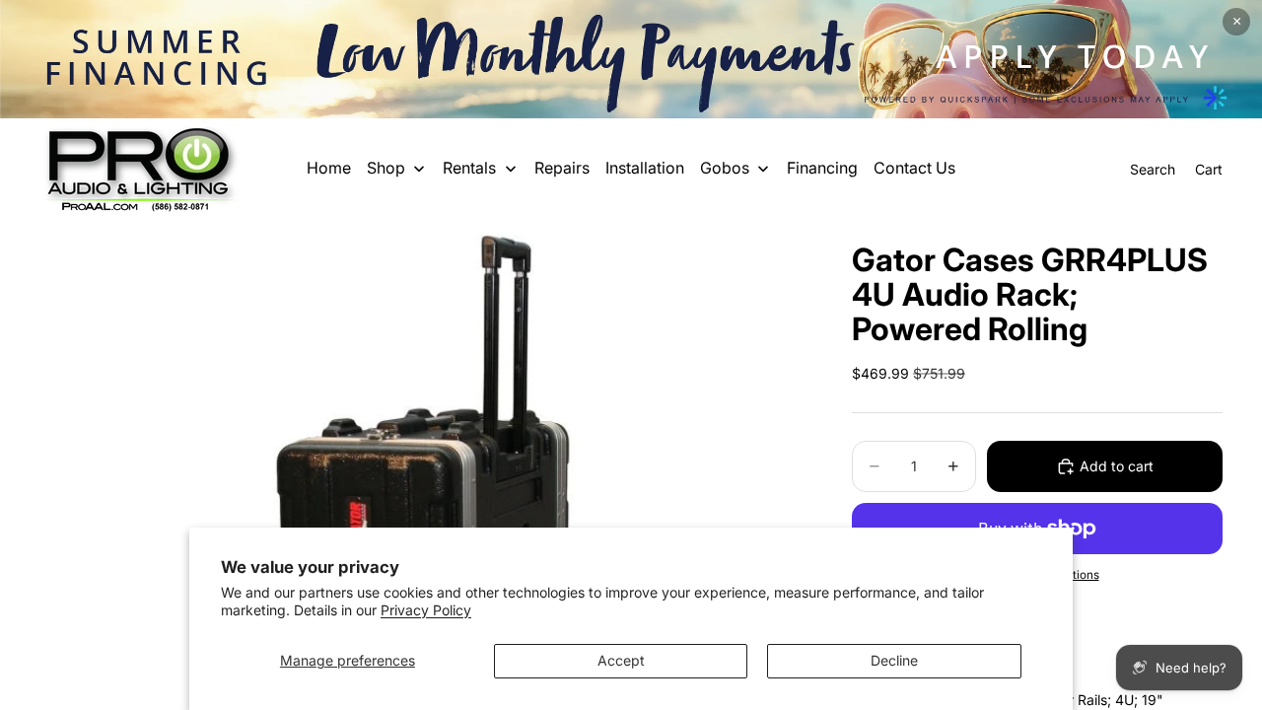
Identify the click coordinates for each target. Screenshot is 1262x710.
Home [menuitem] (329, 168)
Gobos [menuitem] (724, 168)
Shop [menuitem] (386, 168)
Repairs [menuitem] (562, 168)
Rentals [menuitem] (469, 168)
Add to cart (1117, 466)
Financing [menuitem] (822, 168)
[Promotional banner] (631, 59)
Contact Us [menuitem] (914, 168)
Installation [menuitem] (644, 168)
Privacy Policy (426, 610)
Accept (621, 660)
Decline (894, 660)
